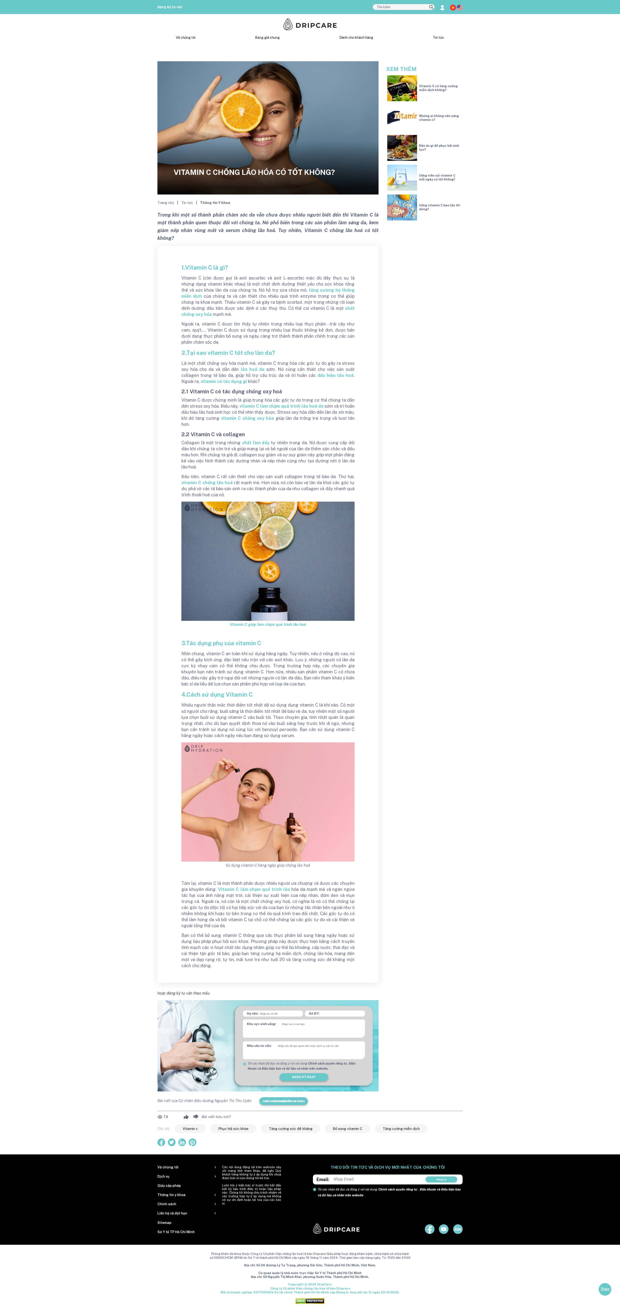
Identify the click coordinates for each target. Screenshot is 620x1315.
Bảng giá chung (267, 37)
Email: (323, 1179)
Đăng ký (441, 1179)
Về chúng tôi (185, 37)
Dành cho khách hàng (356, 37)
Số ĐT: (314, 1013)
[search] (431, 7)
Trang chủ (166, 203)
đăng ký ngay (304, 1077)
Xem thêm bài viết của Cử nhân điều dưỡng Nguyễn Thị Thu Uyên (284, 1101)
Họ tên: (252, 1013)
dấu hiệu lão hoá (336, 375)
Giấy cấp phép (169, 1186)
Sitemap (164, 1223)
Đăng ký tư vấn (169, 7)
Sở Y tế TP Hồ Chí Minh (176, 1232)
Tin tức (438, 37)
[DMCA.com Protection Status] (310, 1301)
